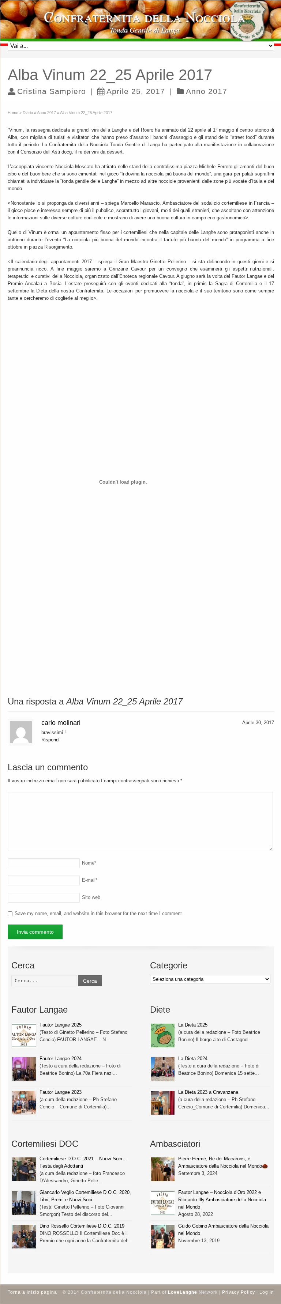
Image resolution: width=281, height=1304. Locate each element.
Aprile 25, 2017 (135, 91)
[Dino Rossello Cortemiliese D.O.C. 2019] (24, 1236)
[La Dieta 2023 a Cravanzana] (162, 1102)
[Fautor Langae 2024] (24, 1069)
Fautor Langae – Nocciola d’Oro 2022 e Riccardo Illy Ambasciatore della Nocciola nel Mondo (222, 1200)
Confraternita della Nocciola (145, 16)
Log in (266, 1292)
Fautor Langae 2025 (61, 1025)
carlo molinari (60, 722)
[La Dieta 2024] (162, 1069)
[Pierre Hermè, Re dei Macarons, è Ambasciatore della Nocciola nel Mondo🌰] (162, 1169)
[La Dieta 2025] (162, 1035)
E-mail (89, 880)
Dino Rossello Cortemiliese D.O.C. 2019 (82, 1226)
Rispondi (50, 739)
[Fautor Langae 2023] (24, 1102)
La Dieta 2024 (192, 1058)
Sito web (91, 897)
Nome (89, 863)
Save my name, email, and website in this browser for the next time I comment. (99, 913)
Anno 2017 (206, 91)
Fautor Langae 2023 (61, 1092)
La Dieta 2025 (192, 1025)
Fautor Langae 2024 (61, 1058)
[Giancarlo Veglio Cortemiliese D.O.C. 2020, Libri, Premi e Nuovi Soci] (24, 1203)
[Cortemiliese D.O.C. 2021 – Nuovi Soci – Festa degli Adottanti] (24, 1169)
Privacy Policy (238, 1292)
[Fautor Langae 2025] (24, 1035)
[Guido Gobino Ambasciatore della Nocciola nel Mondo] (162, 1236)
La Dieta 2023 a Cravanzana (208, 1092)
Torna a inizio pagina (32, 1292)
